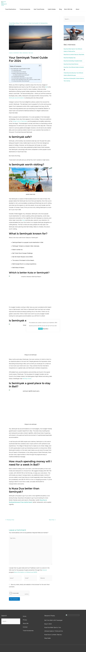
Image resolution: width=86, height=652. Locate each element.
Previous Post (9, 519)
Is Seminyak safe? (17, 70)
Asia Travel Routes (39, 9)
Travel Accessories (28, 630)
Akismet (44, 570)
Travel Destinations (10, 9)
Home (24, 616)
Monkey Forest (27, 378)
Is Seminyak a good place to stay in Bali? (22, 78)
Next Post (52, 519)
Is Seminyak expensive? (19, 76)
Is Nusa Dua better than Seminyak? (21, 81)
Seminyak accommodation (16, 98)
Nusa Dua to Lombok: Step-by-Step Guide (74, 54)
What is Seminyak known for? (20, 73)
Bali (21, 53)
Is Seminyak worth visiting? (19, 71)
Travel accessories (25, 9)
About (77, 9)
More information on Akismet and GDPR (25, 572)
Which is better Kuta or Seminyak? (22, 74)
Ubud (23, 220)
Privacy (25, 620)
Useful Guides (52, 9)
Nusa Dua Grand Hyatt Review (71, 64)
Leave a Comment (14, 53)
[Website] (46, 578)
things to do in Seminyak (20, 121)
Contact (25, 627)
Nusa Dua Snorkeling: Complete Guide (73, 60)
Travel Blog (12, 23)
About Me (25, 623)
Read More (45, 328)
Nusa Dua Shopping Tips (69, 57)
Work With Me (68, 9)
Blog (60, 9)
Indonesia (25, 53)
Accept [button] (40, 328)
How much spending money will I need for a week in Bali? (26, 79)
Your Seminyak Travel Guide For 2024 (20, 68)
